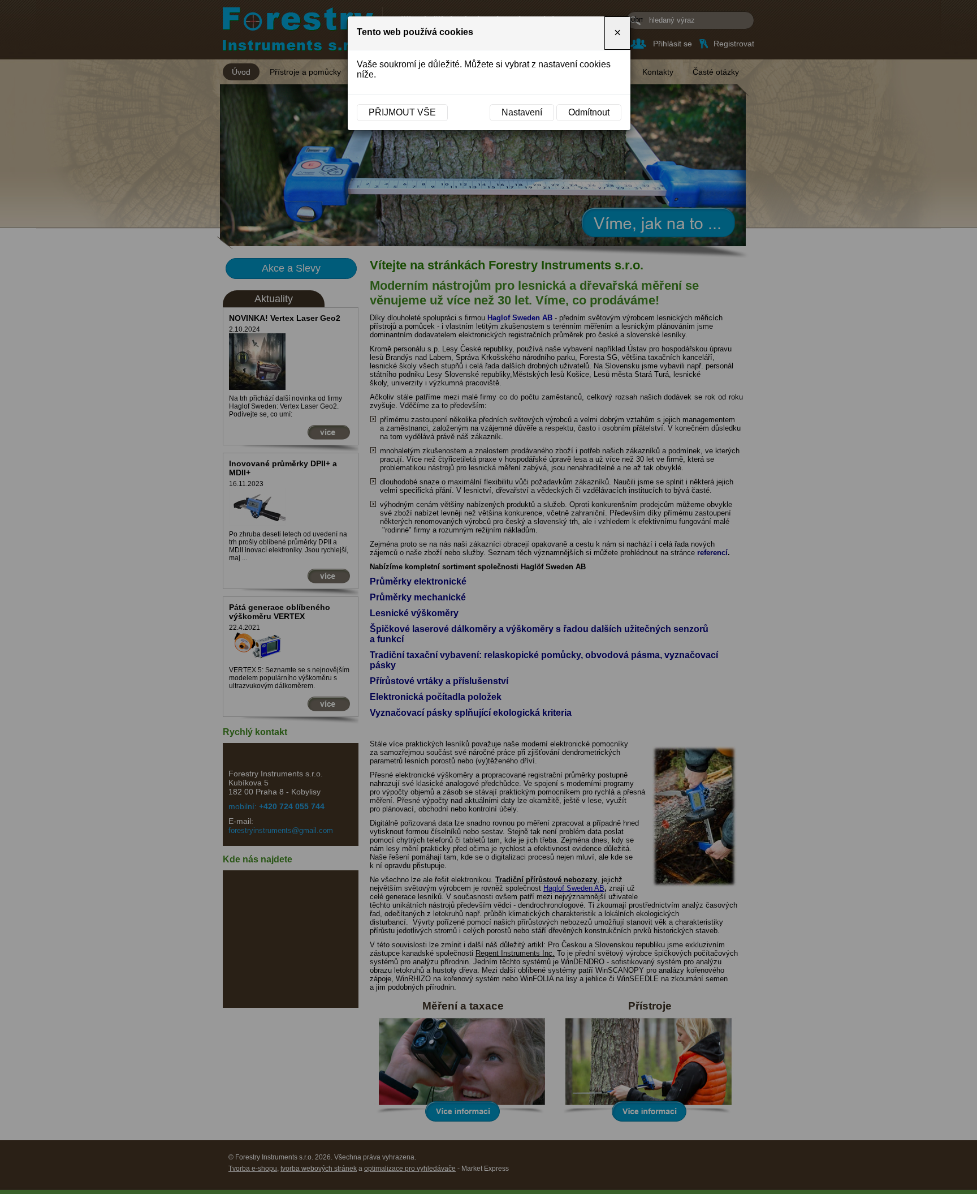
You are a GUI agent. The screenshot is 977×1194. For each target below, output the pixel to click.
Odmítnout (588, 112)
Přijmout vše (402, 112)
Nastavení (522, 112)
